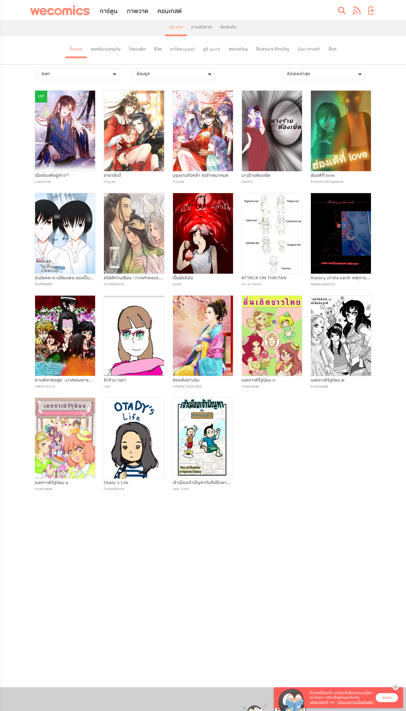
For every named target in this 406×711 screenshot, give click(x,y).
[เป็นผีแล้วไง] (203, 233)
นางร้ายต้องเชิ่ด (256, 175)
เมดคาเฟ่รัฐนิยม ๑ (52, 482)
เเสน (107, 386)
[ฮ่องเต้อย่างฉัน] (203, 336)
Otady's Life (116, 482)
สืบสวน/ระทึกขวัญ (272, 49)
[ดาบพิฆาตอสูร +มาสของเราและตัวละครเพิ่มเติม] (65, 336)
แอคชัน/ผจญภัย (106, 49)
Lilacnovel (43, 182)
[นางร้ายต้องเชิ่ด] (272, 131)
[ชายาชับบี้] (134, 131)
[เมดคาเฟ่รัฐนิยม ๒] (341, 336)
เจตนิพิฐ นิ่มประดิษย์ (187, 386)
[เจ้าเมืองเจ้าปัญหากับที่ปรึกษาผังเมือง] (203, 438)
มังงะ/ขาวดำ (309, 49)
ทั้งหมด (76, 49)
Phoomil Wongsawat (327, 182)
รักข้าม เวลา (115, 380)
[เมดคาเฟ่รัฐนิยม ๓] (272, 336)
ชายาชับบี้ (112, 175)
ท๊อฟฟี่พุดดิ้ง (44, 284)
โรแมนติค (137, 49)
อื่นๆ (333, 49)
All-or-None (251, 284)
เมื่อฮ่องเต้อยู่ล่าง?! (52, 175)
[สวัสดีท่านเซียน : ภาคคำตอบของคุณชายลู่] (134, 233)
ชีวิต (158, 49)
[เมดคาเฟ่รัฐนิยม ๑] (65, 438)
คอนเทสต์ (170, 11)
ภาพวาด (138, 11)
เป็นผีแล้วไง (183, 278)
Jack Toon (181, 489)
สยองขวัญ (238, 49)
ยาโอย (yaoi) (182, 49)
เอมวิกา (247, 182)
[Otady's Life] (134, 438)
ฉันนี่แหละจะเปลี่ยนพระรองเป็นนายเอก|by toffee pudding (88, 278)
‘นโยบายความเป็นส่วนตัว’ (355, 702)
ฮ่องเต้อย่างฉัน (186, 380)
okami (177, 284)
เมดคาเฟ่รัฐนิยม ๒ (328, 380)
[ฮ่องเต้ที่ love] (341, 131)
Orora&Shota (114, 284)
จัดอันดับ (228, 27)
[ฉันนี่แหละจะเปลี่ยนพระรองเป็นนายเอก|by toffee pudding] (65, 233)
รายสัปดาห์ (201, 27)
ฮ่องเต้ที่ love (323, 175)
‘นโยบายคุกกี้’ (319, 702)
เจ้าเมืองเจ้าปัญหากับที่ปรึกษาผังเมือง (206, 482)
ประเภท (176, 27)
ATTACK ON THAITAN (264, 278)
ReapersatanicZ (323, 284)
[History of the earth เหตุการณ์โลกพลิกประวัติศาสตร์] (341, 233)
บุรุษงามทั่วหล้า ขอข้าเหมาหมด (201, 175)
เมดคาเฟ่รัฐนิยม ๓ (259, 380)
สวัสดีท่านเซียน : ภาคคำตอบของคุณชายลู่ (142, 278)
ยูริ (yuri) (212, 49)
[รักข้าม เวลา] (134, 336)
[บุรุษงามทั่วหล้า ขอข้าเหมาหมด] (203, 131)
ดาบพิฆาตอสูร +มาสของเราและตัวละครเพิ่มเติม (78, 380)
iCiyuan (110, 182)
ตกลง (387, 697)
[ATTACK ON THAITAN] (272, 233)
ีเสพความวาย (45, 386)
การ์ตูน (109, 11)
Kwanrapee (250, 386)
